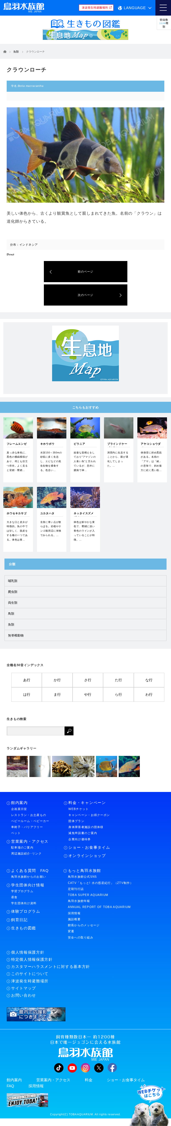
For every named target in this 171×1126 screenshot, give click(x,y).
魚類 (11, 624)
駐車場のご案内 (22, 847)
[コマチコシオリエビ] (83, 766)
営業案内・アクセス (30, 841)
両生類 (12, 602)
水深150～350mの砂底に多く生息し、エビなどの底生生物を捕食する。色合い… (51, 461)
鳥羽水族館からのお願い (28, 876)
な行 (149, 680)
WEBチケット (78, 809)
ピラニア (79, 443)
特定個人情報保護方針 (32, 959)
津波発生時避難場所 (30, 981)
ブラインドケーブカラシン (117, 445)
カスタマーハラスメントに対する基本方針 (50, 967)
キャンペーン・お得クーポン (89, 815)
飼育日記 (19, 920)
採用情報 (74, 913)
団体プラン (76, 821)
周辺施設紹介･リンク (26, 853)
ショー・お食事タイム (89, 847)
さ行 (87, 680)
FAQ (10, 1086)
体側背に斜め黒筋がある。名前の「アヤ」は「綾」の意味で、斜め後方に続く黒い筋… (151, 461)
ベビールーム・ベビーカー (30, 821)
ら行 (118, 694)
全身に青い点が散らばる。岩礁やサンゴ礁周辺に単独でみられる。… (50, 528)
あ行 (26, 680)
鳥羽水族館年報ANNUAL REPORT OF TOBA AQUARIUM (99, 904)
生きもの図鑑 (23, 928)
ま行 (57, 694)
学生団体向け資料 (24, 903)
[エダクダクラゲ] (40, 766)
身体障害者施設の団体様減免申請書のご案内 (85, 830)
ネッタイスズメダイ (84, 515)
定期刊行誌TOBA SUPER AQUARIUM (88, 892)
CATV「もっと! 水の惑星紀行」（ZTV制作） (100, 883)
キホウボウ (47, 443)
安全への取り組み (80, 937)
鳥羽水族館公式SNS (82, 876)
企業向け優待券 (79, 839)
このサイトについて (30, 974)
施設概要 (74, 919)
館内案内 (19, 803)
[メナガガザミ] (17, 766)
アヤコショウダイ (151, 445)
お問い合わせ (23, 995)
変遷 (71, 931)
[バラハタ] (129, 766)
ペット (16, 833)
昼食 (14, 897)
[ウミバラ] (62, 766)
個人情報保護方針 (27, 952)
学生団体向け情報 (27, 885)
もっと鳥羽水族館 (84, 871)
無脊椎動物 (16, 635)
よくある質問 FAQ (30, 871)
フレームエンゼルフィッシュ (17, 445)
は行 (26, 694)
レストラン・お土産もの (28, 815)
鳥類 (11, 613)
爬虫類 (12, 592)
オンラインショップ (87, 856)
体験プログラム (25, 911)
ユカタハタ (47, 513)
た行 (118, 680)
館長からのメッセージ (84, 925)
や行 (87, 694)
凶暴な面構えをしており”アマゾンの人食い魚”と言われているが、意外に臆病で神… (85, 461)
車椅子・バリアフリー (27, 827)
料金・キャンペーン (87, 803)
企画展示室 (19, 809)
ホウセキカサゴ (17, 513)
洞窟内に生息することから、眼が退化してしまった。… (117, 459)
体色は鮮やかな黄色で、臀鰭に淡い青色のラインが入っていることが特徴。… (84, 531)
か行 (57, 680)
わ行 (149, 694)
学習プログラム (22, 891)
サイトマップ (23, 988)
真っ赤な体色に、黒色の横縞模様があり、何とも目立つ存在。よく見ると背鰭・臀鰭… (17, 461)
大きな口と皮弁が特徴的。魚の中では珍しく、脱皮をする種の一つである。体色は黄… (17, 531)
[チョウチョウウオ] (106, 766)
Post (10, 255)
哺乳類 (12, 581)
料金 (88, 1080)
